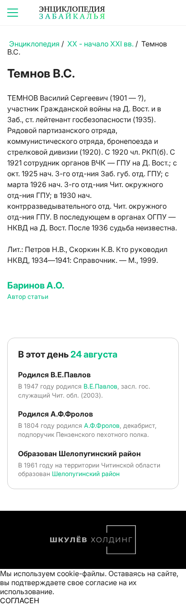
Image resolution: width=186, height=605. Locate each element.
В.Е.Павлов (100, 386)
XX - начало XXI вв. (100, 43)
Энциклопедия (34, 43)
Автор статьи (27, 296)
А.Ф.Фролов (102, 425)
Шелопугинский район (86, 473)
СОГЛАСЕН (19, 600)
